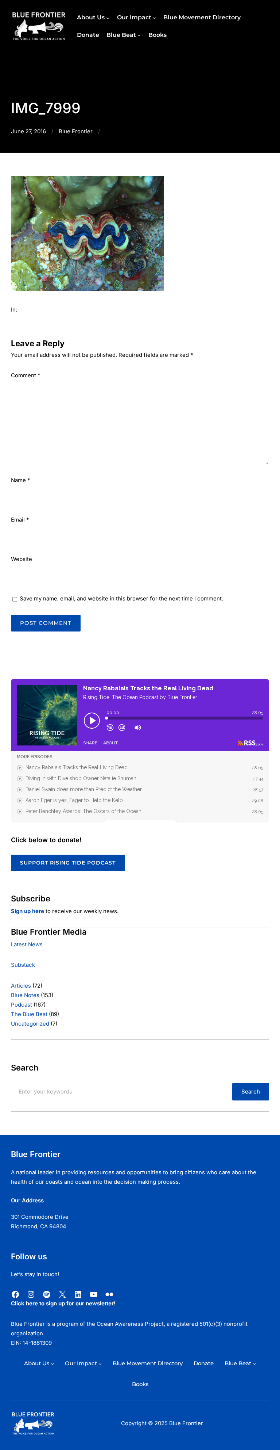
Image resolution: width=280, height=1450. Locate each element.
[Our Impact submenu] (154, 17)
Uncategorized (30, 1023)
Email (20, 519)
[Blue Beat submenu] (139, 35)
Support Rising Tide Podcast (68, 862)
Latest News (27, 944)
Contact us (25, 1236)
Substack (23, 965)
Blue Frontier (76, 131)
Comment (25, 375)
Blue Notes (25, 995)
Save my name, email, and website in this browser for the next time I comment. (121, 598)
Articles (21, 985)
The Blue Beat (29, 1014)
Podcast (21, 1004)
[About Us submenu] (108, 17)
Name (20, 480)
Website (21, 559)
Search (250, 1091)
